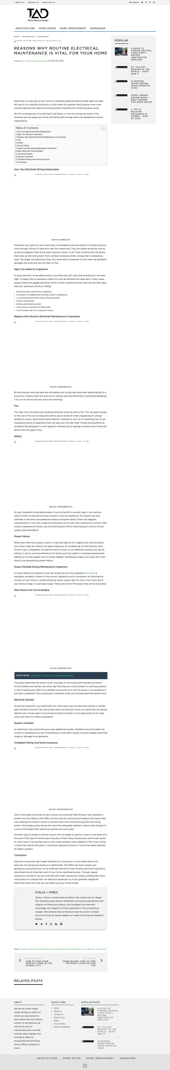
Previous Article (34, 958)
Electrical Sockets (25, 154)
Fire (19, 140)
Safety (20, 143)
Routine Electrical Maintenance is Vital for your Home (80, 949)
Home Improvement (73, 28)
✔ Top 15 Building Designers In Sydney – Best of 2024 (140, 114)
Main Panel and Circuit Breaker (30, 151)
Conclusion (22, 162)
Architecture (25, 28)
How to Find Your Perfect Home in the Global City (39, 964)
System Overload (25, 157)
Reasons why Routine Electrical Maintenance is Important (41, 137)
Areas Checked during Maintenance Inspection (37, 148)
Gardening (97, 28)
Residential (42, 61)
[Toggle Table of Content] (102, 128)
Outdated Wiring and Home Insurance (33, 159)
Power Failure (23, 146)
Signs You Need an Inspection (29, 134)
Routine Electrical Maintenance (36, 949)
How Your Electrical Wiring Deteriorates (34, 132)
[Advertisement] (110, 15)
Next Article (89, 958)
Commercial (30, 61)
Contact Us (33, 2)
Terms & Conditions (62, 1027)
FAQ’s (56, 1021)
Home (16, 36)
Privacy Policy (60, 1024)
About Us (20, 2)
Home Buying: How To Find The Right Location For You (79, 964)
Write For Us (48, 2)
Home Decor (47, 28)
